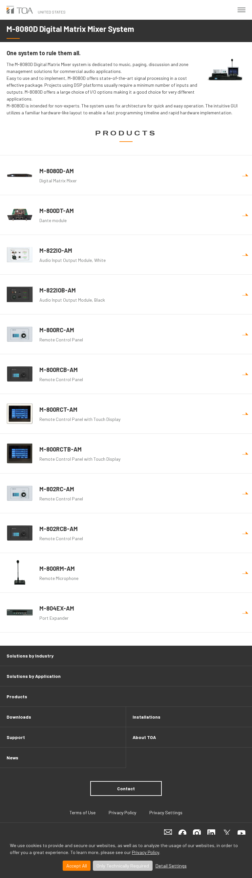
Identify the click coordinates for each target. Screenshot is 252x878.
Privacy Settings (165, 812)
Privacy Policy (145, 852)
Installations (146, 717)
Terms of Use (82, 812)
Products (17, 696)
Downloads (19, 717)
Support (16, 737)
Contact (126, 788)
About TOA (144, 737)
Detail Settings (171, 865)
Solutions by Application (34, 676)
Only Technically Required (122, 865)
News (12, 757)
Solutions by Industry (30, 655)
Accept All (76, 865)
